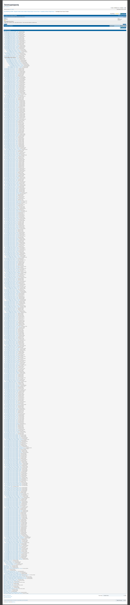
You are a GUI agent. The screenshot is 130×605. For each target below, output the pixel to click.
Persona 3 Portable (7, 560)
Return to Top (12, 600)
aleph (16, 172)
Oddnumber (20, 518)
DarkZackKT (17, 113)
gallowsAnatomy (21, 536)
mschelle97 (17, 252)
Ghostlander (20, 441)
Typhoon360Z (17, 239)
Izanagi (19, 512)
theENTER (20, 501)
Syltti (19, 442)
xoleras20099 (17, 46)
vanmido (17, 262)
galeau (17, 176)
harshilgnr (20, 450)
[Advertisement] (37, 3)
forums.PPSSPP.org (7, 11)
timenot (17, 276)
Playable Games (51, 11)
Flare (16, 195)
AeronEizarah (10, 565)
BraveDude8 (17, 431)
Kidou (16, 199)
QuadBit (21, 467)
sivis (20, 507)
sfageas (17, 136)
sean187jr (18, 413)
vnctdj (17, 418)
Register (12, 9)
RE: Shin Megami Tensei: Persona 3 (10, 32)
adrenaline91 (17, 243)
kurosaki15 (18, 218)
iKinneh (17, 251)
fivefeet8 (25, 578)
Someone (9, 570)
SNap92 (11, 486)
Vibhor (16, 246)
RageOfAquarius (18, 266)
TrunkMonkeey (18, 291)
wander (12, 581)
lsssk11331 (17, 327)
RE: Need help (6, 591)
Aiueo (16, 151)
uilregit (16, 426)
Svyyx (8, 569)
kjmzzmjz (20, 522)
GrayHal (20, 543)
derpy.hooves (17, 152)
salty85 (17, 374)
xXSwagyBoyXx (20, 448)
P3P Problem (6, 565)
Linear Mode (124, 15)
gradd (17, 344)
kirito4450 (20, 455)
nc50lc (17, 391)
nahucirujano (20, 437)
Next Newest (11, 25)
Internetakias (17, 234)
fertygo (17, 298)
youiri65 (17, 250)
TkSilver (20, 524)
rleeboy (19, 454)
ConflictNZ (20, 477)
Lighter (19, 472)
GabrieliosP (17, 198)
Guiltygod (20, 483)
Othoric (17, 428)
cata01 (17, 194)
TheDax (17, 414)
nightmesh (18, 93)
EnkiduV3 (22, 65)
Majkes (17, 383)
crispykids (20, 461)
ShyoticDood (17, 92)
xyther (5, 18)
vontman (17, 43)
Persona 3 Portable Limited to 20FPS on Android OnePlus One (13, 576)
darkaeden (18, 373)
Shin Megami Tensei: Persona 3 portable (10, 580)
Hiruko (17, 394)
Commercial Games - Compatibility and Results (41, 11)
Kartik (19, 531)
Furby (16, 231)
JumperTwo (17, 76)
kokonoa (20, 554)
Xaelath (17, 244)
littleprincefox (21, 542)
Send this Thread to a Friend (8, 596)
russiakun (20, 466)
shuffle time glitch (6, 567)
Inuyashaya (20, 495)
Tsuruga (17, 187)
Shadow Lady (17, 303)
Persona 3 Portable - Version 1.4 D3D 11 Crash (11, 592)
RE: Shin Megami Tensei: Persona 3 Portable (11, 435)
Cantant (17, 31)
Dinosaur (20, 465)
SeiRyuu (11, 566)
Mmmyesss (17, 34)
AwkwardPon (20, 558)
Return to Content (17, 600)
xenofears (19, 312)
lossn (16, 205)
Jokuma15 (20, 464)
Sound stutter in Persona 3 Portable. (9, 579)
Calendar (121, 7)
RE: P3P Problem (6, 566)
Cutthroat (17, 384)
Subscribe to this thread (8, 597)
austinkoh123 (17, 170)
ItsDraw (17, 415)
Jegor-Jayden (17, 193)
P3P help (5, 589)
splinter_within (20, 510)
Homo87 (17, 419)
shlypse (17, 140)
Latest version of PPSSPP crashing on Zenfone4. (11, 575)
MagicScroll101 (20, 545)
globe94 (17, 361)
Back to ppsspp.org (6, 6)
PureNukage (17, 379)
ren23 (16, 382)
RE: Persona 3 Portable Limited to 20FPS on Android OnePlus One (14, 577)
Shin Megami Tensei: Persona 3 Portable (10, 31)
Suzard (19, 436)
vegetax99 (17, 297)
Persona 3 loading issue (7, 581)
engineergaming (20, 559)
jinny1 (19, 557)
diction (16, 396)
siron (14, 564)
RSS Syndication (26, 600)
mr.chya (18, 320)
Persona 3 (5, 569)
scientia (17, 580)
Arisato (17, 124)
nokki (19, 509)
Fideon (17, 406)
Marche (17, 240)
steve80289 (18, 356)
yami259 (17, 333)
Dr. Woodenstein (18, 147)
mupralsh (17, 323)
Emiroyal (20, 556)
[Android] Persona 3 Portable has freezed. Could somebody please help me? (15, 574)
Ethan (16, 325)
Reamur (18, 311)
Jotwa (16, 267)
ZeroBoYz (17, 161)
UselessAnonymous (18, 211)
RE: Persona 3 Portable (9, 563)
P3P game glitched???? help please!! (9, 588)
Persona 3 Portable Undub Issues (9, 582)
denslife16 (20, 475)
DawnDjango (17, 349)
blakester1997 (17, 401)
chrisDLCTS (17, 71)
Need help (5, 590)
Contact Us (5, 600)
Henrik (17, 33)
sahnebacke (20, 535)
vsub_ (16, 264)
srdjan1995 (18, 42)
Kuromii (19, 453)
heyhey (17, 263)
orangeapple (20, 66)
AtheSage (17, 135)
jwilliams (20, 520)
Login (10, 9)
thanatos (17, 123)
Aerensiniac (17, 206)
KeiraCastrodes (20, 452)
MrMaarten (17, 47)
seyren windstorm (19, 326)
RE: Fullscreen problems (7, 586)
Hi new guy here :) (7, 486)
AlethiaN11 (19, 555)
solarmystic (18, 181)
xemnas (17, 216)
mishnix (17, 241)
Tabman (17, 332)
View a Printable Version (8, 595)
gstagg (17, 209)
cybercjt (25, 577)
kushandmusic (20, 463)
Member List (117, 7)
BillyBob (17, 371)
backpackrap (20, 548)
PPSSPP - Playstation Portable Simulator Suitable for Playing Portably (22, 11)
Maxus (12, 587)
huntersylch (18, 277)
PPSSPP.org (9, 600)
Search (112, 7)
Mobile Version (21, 600)
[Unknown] (17, 78)
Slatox (18, 288)
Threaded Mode (120, 15)
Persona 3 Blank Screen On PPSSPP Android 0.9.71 (12, 568)
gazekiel (20, 544)
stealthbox (20, 462)
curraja (17, 275)
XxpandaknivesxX (9, 589)
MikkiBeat (17, 343)
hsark (16, 137)
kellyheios (18, 368)
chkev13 (20, 494)
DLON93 (19, 592)
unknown (17, 55)
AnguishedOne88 (16, 582)
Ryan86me (17, 115)
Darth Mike (20, 546)
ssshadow (17, 32)
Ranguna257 (20, 478)
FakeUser (20, 553)
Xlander (17, 395)
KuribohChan (17, 588)
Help (125, 7)
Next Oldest (6, 25)
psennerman (17, 429)
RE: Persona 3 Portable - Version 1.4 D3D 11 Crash (11, 593)
